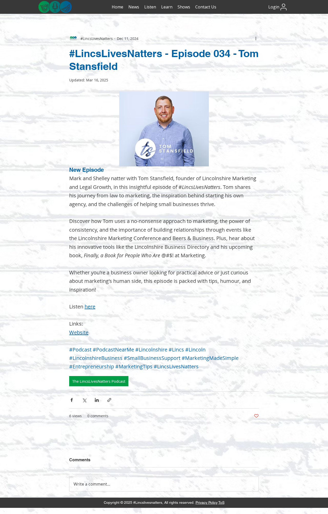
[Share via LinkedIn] (96, 400)
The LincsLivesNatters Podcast (98, 381)
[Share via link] (109, 400)
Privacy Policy (207, 502)
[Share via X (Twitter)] (84, 400)
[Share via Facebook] (71, 400)
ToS (221, 502)
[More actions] (256, 38)
